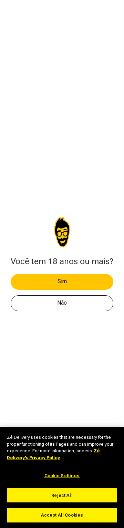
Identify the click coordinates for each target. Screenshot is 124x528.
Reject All (61, 495)
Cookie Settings (62, 475)
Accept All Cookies (62, 515)
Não (62, 302)
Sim (62, 281)
